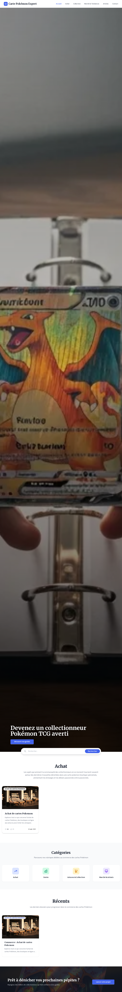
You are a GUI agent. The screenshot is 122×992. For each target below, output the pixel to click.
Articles (106, 4)
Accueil (58, 4)
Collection (77, 4)
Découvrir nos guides (22, 741)
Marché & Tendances (91, 4)
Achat (67, 4)
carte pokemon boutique (77, 775)
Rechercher (92, 751)
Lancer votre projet (103, 982)
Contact (115, 4)
